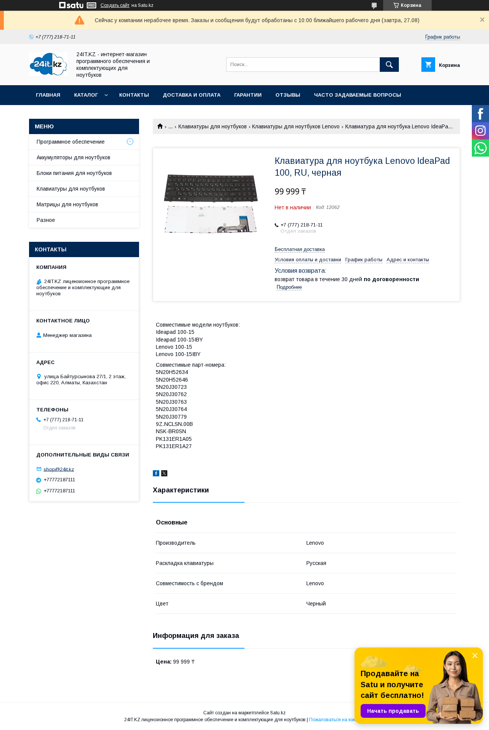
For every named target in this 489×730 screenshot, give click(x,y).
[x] (164, 474)
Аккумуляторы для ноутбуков (73, 157)
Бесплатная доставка (300, 249)
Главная (48, 95)
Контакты (134, 95)
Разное (46, 220)
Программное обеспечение (71, 142)
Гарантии (248, 95)
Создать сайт (115, 5)
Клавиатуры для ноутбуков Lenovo (296, 126)
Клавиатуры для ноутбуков (212, 126)
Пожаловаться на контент (337, 719)
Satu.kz (278, 712)
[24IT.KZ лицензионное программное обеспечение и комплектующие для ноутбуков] (48, 74)
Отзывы (287, 95)
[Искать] (389, 64)
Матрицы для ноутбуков (67, 204)
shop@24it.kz (59, 469)
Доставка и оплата (191, 95)
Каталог (86, 95)
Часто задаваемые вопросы (357, 95)
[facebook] (156, 474)
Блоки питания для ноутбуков (74, 173)
